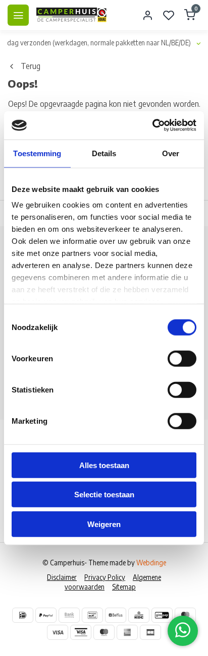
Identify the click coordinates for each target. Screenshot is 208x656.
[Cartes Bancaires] (150, 632)
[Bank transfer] (69, 615)
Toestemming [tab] (37, 153)
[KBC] (138, 615)
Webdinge (151, 562)
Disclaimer (62, 577)
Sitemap (124, 586)
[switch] (182, 358)
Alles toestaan (104, 465)
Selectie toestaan (104, 494)
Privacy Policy (104, 577)
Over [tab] (170, 153)
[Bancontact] (92, 615)
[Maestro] (104, 632)
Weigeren (104, 523)
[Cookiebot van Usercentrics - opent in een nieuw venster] (152, 125)
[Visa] (57, 632)
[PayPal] (46, 615)
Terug (30, 66)
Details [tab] (104, 153)
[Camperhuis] (71, 15)
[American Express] (127, 632)
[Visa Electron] (80, 632)
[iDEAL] (22, 615)
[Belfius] (115, 615)
